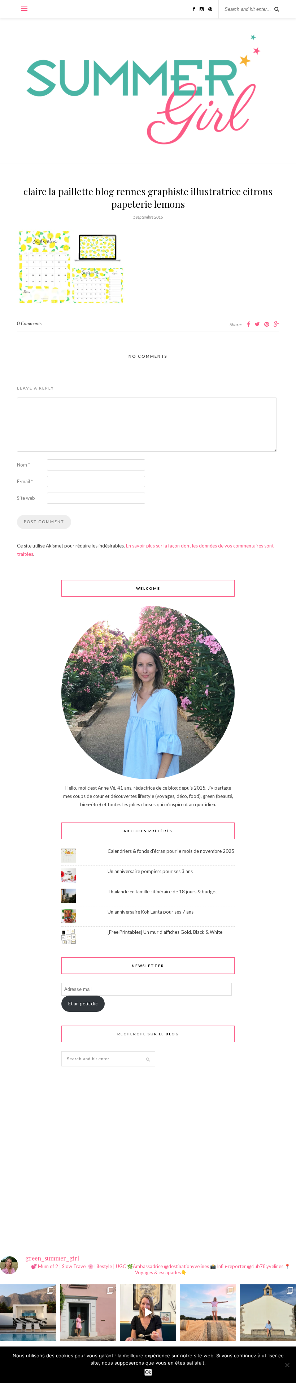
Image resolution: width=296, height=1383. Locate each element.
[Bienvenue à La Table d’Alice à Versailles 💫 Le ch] (148, 1312)
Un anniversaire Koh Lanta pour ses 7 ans (150, 912)
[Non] (287, 1365)
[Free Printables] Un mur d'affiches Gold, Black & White (165, 932)
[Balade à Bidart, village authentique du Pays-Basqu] (268, 1312)
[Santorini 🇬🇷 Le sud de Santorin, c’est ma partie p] (28, 1312)
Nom (23, 465)
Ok (148, 1372)
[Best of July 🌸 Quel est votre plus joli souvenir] (208, 1312)
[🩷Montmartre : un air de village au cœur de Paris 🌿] (88, 1312)
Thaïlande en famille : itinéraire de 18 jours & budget (162, 891)
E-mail (25, 481)
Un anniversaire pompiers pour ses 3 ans (150, 871)
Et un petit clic (82, 1003)
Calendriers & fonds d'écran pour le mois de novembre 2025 (171, 851)
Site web (26, 498)
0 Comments (29, 323)
